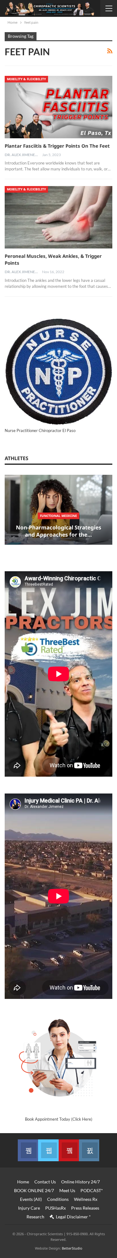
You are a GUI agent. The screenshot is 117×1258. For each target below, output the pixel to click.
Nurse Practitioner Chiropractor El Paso (40, 430)
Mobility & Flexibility (26, 79)
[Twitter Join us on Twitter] (48, 1150)
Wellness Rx (85, 1199)
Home (23, 1181)
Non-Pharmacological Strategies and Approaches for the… (58, 531)
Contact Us (45, 1181)
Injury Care (29, 1208)
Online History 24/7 (80, 1181)
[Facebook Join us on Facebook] (28, 1150)
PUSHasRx (55, 1208)
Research (35, 1216)
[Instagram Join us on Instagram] (89, 1150)
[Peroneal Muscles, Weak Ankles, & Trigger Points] (58, 217)
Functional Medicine (58, 516)
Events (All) (31, 1199)
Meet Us (67, 1190)
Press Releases (85, 1208)
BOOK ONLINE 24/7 (34, 1190)
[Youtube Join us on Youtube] (69, 1150)
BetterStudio (72, 1248)
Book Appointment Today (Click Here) (58, 1119)
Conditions (58, 1199)
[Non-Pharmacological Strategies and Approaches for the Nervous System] (58, 510)
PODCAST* (91, 1190)
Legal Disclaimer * (73, 1216)
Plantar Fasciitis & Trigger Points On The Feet (57, 146)
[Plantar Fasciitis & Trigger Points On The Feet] (58, 107)
